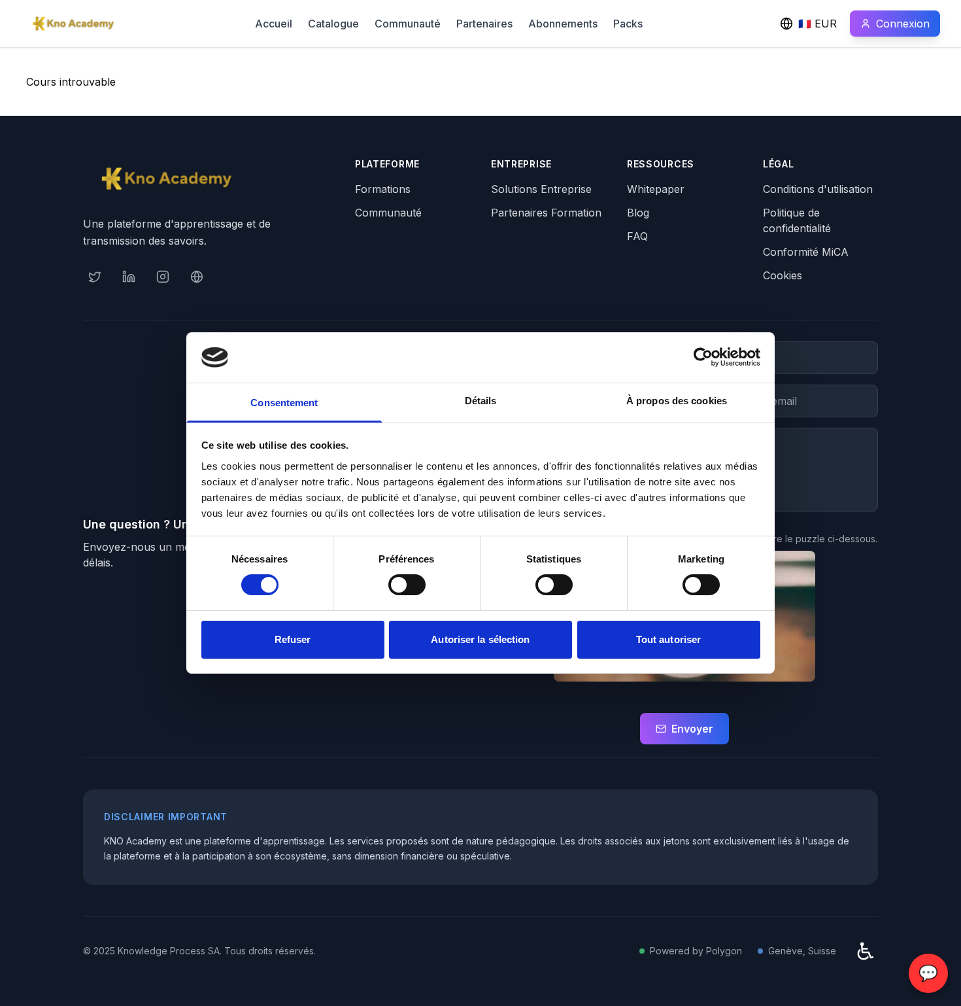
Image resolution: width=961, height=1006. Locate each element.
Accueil (273, 23)
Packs (628, 23)
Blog (638, 212)
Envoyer (692, 728)
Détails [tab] (481, 400)
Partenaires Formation (546, 212)
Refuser (293, 639)
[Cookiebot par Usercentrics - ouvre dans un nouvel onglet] (703, 357)
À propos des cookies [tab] (676, 400)
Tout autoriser (668, 639)
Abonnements (563, 23)
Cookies (782, 275)
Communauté (408, 23)
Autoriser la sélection (480, 639)
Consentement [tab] (284, 402)
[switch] (407, 584)
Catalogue (333, 23)
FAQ (637, 236)
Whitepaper (655, 189)
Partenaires (484, 23)
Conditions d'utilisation (818, 189)
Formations (383, 189)
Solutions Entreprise (541, 189)
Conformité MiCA (806, 251)
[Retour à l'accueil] (73, 23)
